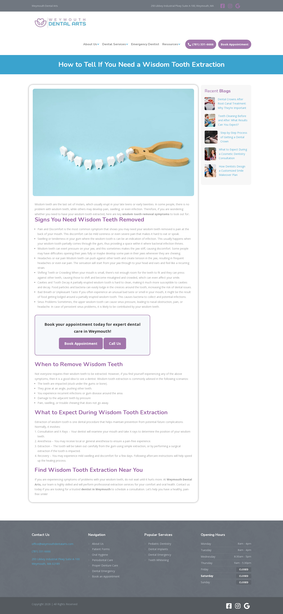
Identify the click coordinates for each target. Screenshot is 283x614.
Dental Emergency (103, 571)
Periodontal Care (102, 560)
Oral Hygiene (100, 554)
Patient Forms (101, 549)
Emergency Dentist (145, 44)
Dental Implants (158, 549)
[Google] (246, 607)
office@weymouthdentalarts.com (52, 544)
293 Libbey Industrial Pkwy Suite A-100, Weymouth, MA (182, 6)
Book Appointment (235, 44)
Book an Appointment (106, 576)
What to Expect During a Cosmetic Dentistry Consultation (233, 154)
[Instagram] (230, 6)
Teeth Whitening (158, 560)
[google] (237, 6)
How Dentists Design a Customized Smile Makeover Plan (232, 171)
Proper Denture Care (105, 565)
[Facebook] (223, 6)
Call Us (115, 343)
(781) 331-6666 (203, 44)
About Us (90, 44)
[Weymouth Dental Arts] (59, 22)
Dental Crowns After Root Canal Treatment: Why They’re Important (232, 103)
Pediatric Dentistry (159, 543)
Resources (170, 44)
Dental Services (114, 44)
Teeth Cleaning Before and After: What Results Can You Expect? (232, 120)
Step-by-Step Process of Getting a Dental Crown (233, 137)
